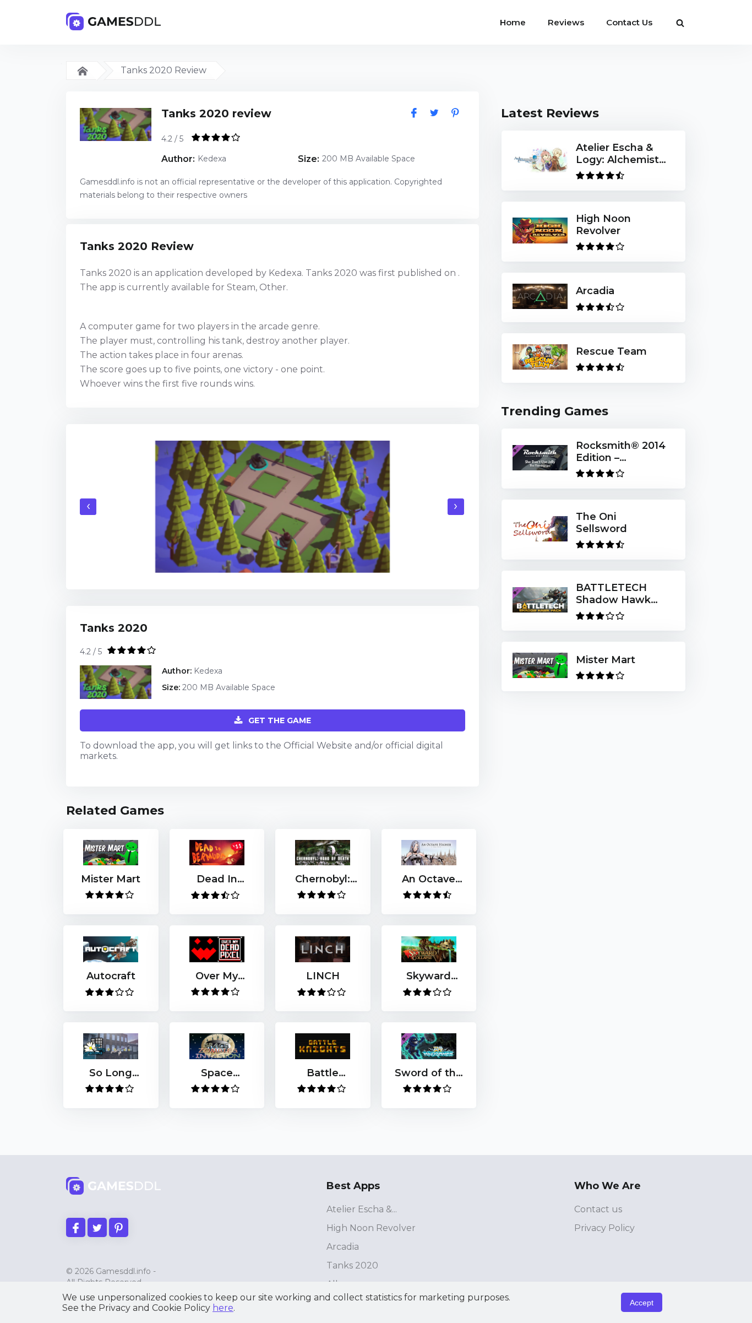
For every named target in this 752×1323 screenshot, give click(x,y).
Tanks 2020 (352, 1265)
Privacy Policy (604, 1228)
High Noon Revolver (371, 1228)
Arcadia (342, 1246)
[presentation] (88, 506)
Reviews (566, 22)
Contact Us (629, 22)
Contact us (598, 1209)
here (222, 1308)
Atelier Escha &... (361, 1209)
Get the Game (279, 720)
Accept (641, 1302)
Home (513, 22)
